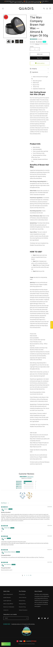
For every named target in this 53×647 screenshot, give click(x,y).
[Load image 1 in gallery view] (8, 41)
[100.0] (22, 495)
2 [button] (24, 575)
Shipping (37, 43)
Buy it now (39, 58)
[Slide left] (4, 41)
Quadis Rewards (7, 597)
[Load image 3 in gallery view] (17, 41)
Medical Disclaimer (23, 610)
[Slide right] (24, 41)
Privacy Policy (22, 594)
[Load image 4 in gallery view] (21, 41)
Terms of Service (22, 597)
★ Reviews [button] (51, 324)
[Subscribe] (26, 618)
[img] (4, 507)
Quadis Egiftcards (7, 600)
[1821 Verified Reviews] (26, 636)
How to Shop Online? (8, 594)
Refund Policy (22, 600)
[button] (2, 8)
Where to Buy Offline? (8, 603)
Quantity (31, 46)
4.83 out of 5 (30, 476)
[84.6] (29, 495)
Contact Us (5, 610)
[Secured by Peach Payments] (31, 641)
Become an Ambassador (8, 606)
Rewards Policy (22, 606)
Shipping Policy (22, 603)
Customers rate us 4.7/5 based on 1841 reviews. (23, 624)
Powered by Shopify (31, 643)
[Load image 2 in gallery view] (13, 41)
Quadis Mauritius (24, 643)
